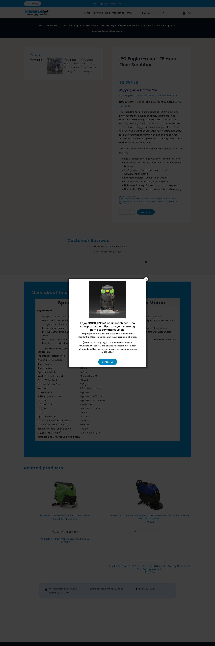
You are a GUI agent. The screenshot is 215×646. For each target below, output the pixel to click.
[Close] (146, 279)
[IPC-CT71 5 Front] (107, 282)
